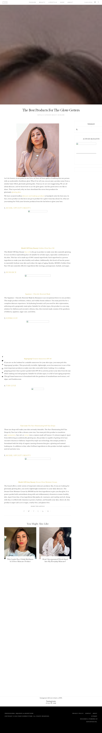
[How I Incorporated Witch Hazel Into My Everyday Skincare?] (29, 543)
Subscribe (88, 2)
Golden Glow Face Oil (46, 248)
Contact (88, 713)
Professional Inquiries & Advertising (19, 713)
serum (26, 435)
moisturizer (11, 435)
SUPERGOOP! (11, 318)
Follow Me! (51, 703)
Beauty (42, 2)
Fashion (32, 2)
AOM (5, 2)
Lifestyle (53, 2)
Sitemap (94, 716)
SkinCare (61, 114)
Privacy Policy (78, 713)
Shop (62, 2)
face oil (27, 252)
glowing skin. (16, 192)
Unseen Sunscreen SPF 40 (37, 359)
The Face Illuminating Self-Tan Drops (37, 426)
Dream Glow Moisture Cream (46, 482)
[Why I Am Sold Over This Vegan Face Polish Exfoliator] (64, 543)
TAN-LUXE (11, 386)
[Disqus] (51, 605)
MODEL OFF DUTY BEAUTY (18, 208)
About (95, 713)
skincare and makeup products (33, 196)
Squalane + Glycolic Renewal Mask (37, 294)
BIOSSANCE (11, 272)
